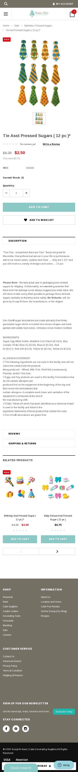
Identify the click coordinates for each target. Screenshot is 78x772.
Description (18, 240)
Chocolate (8, 620)
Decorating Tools (11, 616)
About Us (45, 597)
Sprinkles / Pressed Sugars (38, 25)
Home (6, 25)
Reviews (14, 433)
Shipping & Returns (22, 443)
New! (5, 602)
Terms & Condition (12, 670)
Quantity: (9, 185)
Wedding (7, 625)
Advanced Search (12, 661)
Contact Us (8, 656)
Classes (7, 635)
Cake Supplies (10, 606)
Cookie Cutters (10, 611)
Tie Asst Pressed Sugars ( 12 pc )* (23, 30)
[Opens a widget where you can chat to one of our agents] (63, 765)
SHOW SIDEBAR (37, 765)
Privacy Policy (10, 666)
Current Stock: (13, 177)
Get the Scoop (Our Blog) (54, 611)
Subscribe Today (64, 711)
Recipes (45, 616)
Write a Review (51, 144)
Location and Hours (51, 602)
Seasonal (8, 597)
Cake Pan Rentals (50, 606)
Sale (16, 25)
